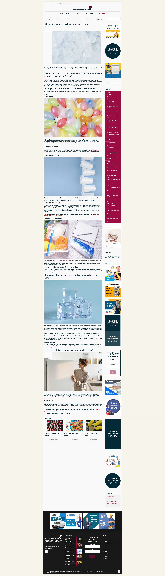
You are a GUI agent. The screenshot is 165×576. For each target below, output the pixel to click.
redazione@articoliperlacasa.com (63, 3)
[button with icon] (46, 551)
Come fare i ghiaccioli (112, 120)
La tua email (112, 364)
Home (106, 538)
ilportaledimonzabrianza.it (113, 498)
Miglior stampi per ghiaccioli (113, 179)
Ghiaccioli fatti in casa (112, 173)
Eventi (108, 161)
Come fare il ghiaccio (111, 132)
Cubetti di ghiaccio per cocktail (112, 152)
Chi (105, 546)
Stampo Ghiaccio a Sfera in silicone (113, 214)
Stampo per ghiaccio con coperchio (112, 219)
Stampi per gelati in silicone (113, 210)
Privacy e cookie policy (50, 572)
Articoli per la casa (57, 26)
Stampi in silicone (111, 193)
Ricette (108, 185)
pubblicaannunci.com (112, 503)
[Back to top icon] (119, 571)
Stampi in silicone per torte (113, 200)
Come (108, 94)
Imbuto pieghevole (111, 177)
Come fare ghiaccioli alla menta (112, 111)
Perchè (106, 553)
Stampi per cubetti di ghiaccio (111, 206)
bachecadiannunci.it (111, 506)
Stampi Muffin (110, 203)
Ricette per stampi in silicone (113, 187)
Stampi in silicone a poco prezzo (112, 196)
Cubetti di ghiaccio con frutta (112, 138)
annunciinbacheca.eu (111, 501)
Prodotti (109, 183)
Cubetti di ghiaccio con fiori (113, 134)
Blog (108, 92)
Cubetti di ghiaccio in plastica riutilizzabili (111, 143)
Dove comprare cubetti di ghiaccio (112, 157)
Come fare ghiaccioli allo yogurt (112, 116)
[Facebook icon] (118, 3)
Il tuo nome (112, 359)
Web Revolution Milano (97, 571)
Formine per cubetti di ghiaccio (112, 166)
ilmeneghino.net (110, 496)
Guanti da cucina (111, 175)
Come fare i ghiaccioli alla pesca (112, 128)
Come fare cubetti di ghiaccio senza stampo (112, 102)
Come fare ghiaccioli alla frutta (112, 107)
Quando (106, 551)
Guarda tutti (99, 19)
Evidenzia (109, 163)
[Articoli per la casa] (82, 8)
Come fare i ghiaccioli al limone (112, 123)
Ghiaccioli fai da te (111, 170)
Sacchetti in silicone (111, 190)
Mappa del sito (58, 572)
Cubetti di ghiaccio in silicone (111, 148)
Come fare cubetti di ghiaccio (111, 97)
